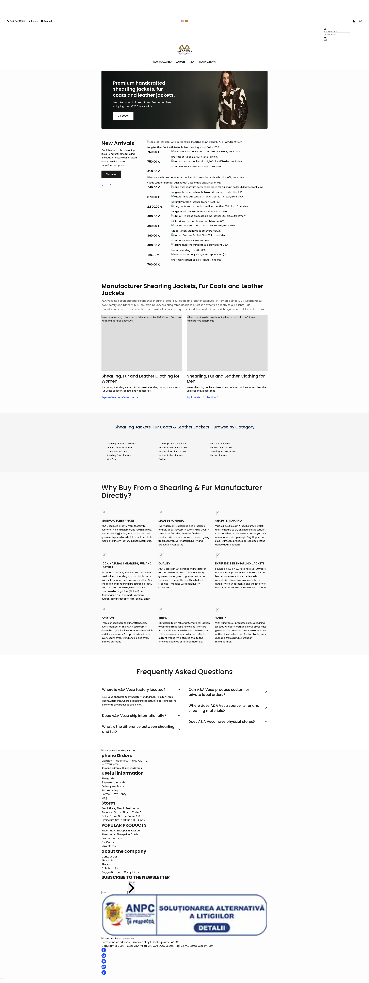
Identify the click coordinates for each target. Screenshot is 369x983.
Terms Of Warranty (113, 794)
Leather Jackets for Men (171, 455)
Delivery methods (112, 786)
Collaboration (110, 868)
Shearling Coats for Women (173, 443)
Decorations (207, 61)
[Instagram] (103, 968)
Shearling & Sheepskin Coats (119, 834)
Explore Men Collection (201, 397)
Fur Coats (107, 842)
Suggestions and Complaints (120, 872)
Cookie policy (160, 942)
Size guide (107, 778)
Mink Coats (108, 846)
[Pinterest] (103, 962)
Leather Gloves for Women (172, 451)
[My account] (354, 21)
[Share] (1, 978)
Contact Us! (109, 856)
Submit (132, 882)
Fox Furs (162, 459)
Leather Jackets (111, 838)
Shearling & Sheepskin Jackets (121, 830)
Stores (105, 864)
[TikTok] (103, 974)
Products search (331, 31)
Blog (104, 798)
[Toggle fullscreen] (2, 978)
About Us (107, 860)
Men (192, 61)
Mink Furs (111, 459)
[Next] (110, 185)
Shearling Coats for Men (119, 455)
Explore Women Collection (118, 397)
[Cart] (360, 21)
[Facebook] (103, 951)
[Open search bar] (325, 29)
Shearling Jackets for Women (121, 443)
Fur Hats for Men (218, 455)
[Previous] (103, 185)
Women (180, 61)
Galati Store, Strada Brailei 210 (120, 816)
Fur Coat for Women (220, 443)
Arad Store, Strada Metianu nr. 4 (122, 808)
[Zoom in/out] (3, 978)
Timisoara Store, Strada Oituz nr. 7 (123, 820)
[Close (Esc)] (0, 978)
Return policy (109, 790)
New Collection (163, 61)
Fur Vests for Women (221, 447)
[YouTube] (103, 957)
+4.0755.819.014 (110, 764)
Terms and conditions (115, 942)
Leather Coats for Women (120, 447)
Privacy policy (140, 942)
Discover (123, 115)
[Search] (325, 39)
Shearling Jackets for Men (223, 451)
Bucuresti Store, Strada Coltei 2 (121, 812)
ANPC (174, 942)
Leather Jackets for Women (173, 447)
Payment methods (113, 782)
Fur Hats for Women (117, 451)
